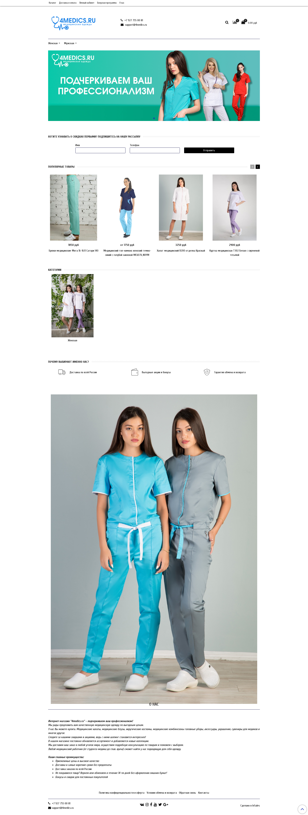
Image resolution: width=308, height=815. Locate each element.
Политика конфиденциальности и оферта (121, 792)
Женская (53, 43)
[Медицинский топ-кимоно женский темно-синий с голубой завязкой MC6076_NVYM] (127, 208)
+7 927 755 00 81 (133, 20)
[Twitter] (160, 805)
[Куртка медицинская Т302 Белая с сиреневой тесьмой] (234, 208)
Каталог (52, 3)
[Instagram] (147, 805)
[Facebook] (151, 805)
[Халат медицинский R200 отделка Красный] (180, 208)
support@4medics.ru (135, 24)
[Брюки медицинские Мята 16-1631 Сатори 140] (73, 208)
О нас (121, 3)
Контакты (203, 792)
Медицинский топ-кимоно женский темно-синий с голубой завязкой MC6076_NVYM (127, 253)
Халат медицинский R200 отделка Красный (181, 250)
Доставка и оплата (67, 3)
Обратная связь (187, 792)
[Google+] (165, 805)
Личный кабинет (86, 3)
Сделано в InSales (250, 805)
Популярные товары (61, 166)
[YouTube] (155, 805)
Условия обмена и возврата (162, 792)
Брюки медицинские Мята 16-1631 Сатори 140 (73, 250)
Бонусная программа (107, 3)
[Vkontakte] (142, 805)
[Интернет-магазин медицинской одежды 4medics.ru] (73, 21)
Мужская (69, 43)
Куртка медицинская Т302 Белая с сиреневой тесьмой (234, 253)
